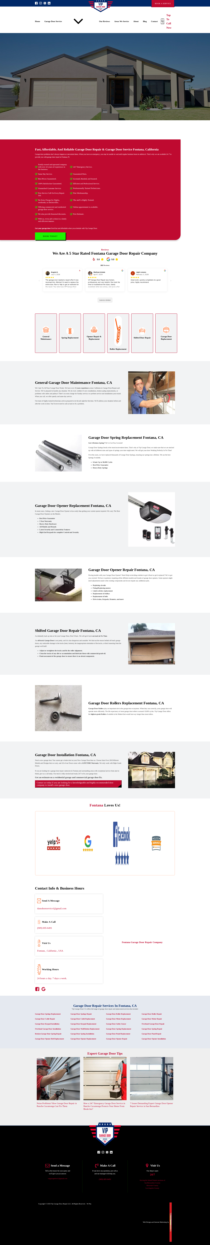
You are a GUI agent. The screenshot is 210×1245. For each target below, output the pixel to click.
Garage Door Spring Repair (152, 1029)
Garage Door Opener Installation (154, 1039)
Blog (145, 21)
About (136, 21)
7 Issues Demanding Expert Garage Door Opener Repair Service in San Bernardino (151, 1104)
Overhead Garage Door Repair (153, 1024)
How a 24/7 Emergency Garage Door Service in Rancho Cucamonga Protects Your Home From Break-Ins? (104, 1106)
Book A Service (163, 3)
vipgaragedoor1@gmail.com (57, 1178)
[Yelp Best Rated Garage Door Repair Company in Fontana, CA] (54, 843)
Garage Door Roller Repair (152, 1014)
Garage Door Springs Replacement (48, 1014)
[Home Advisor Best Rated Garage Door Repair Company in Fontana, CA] (156, 843)
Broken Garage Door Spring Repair (48, 1034)
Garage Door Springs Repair (81, 1014)
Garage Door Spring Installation (82, 1034)
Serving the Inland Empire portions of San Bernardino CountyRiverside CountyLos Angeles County (152, 1184)
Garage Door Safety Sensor (116, 1024)
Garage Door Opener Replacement (83, 1039)
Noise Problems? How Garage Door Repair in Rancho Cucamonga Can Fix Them (57, 1104)
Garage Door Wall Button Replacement (85, 1029)
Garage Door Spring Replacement (118, 1029)
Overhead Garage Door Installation (48, 1029)
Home (37, 21)
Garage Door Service (53, 21)
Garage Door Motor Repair (152, 1019)
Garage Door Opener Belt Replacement (49, 1039)
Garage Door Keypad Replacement (83, 1024)
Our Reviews (104, 21)
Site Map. (89, 1204)
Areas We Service (121, 21)
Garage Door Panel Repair (151, 1034)
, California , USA (50, 950)
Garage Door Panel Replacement (118, 1034)
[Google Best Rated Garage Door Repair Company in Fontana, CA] (88, 843)
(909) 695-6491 (105, 1179)
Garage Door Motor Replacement (118, 1019)
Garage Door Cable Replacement (83, 1019)
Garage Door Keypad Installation (47, 1024)
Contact (154, 21)
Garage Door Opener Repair (116, 1039)
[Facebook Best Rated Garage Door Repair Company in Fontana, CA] (122, 843)
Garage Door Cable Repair (45, 1019)
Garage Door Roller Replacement (118, 1014)
